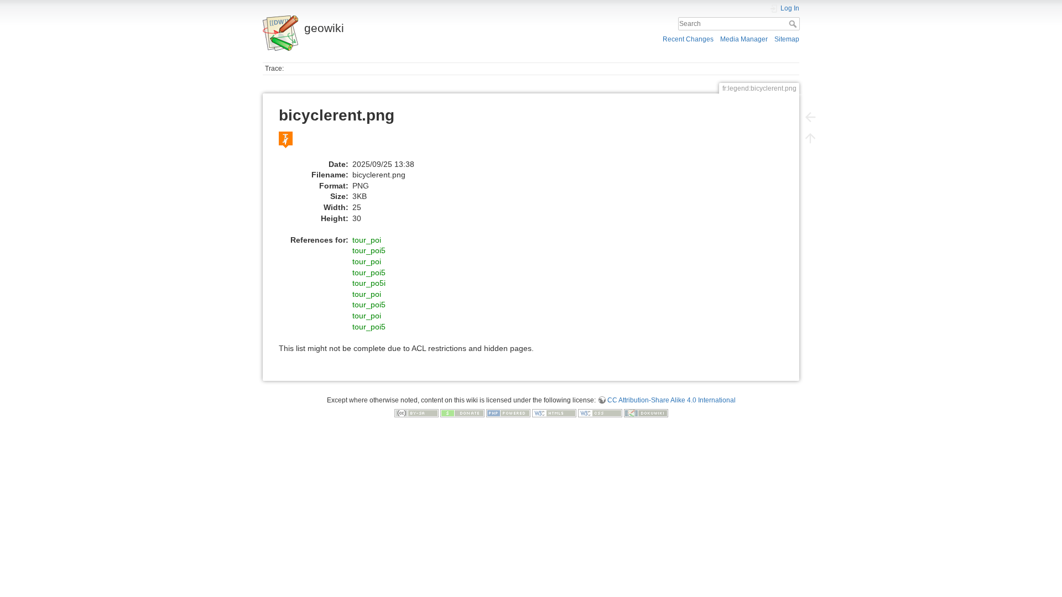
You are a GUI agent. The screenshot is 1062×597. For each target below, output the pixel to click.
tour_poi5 (369, 250)
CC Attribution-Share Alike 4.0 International (671, 400)
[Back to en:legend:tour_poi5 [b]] (810, 117)
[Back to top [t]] (810, 138)
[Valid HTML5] (554, 413)
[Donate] (462, 413)
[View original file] (291, 144)
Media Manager (744, 39)
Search (794, 24)
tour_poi (366, 239)
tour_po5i (369, 283)
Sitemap (786, 39)
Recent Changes (688, 39)
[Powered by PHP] (508, 413)
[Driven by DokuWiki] (646, 413)
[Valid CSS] (600, 413)
